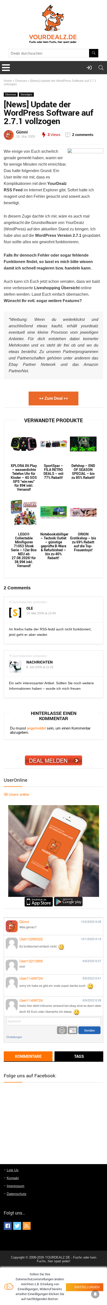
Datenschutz (16, 1194)
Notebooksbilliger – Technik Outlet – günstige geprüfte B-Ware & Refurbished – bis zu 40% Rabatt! (53, 546)
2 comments (82, 135)
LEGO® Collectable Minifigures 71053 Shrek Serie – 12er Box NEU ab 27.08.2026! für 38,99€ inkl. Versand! (24, 550)
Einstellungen (14, 1037)
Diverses (21, 81)
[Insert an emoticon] (62, 1030)
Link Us (12, 1170)
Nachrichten (39, 662)
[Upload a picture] (73, 1030)
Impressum (15, 1186)
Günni (22, 132)
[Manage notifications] (95, 1294)
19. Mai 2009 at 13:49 (41, 613)
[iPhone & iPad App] (38, 899)
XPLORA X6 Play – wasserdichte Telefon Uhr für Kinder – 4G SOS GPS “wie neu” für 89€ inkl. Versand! (24, 477)
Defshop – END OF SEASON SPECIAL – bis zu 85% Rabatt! (83, 472)
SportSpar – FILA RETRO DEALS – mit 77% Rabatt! (53, 472)
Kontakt (13, 1178)
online (16, 794)
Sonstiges (26, 94)
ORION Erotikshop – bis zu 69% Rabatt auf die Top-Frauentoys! (83, 542)
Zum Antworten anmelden (29, 602)
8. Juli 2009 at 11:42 (40, 667)
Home (8, 81)
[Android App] (68, 899)
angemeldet (36, 728)
